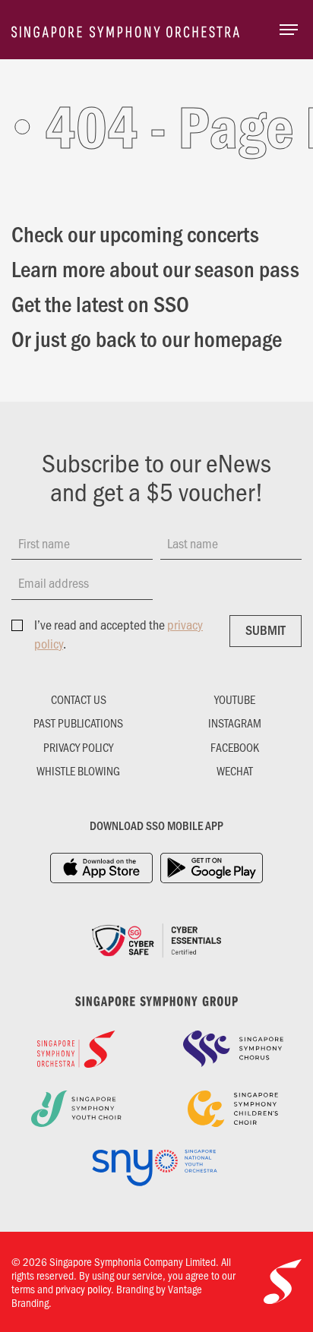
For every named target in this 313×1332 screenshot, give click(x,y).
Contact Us (78, 699)
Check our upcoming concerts (135, 233)
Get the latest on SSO (100, 303)
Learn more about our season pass (155, 268)
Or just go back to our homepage (146, 338)
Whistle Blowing (78, 770)
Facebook (234, 747)
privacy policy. (84, 1288)
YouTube (234, 699)
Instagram (234, 723)
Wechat (235, 770)
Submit (265, 629)
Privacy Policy (78, 747)
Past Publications (78, 723)
